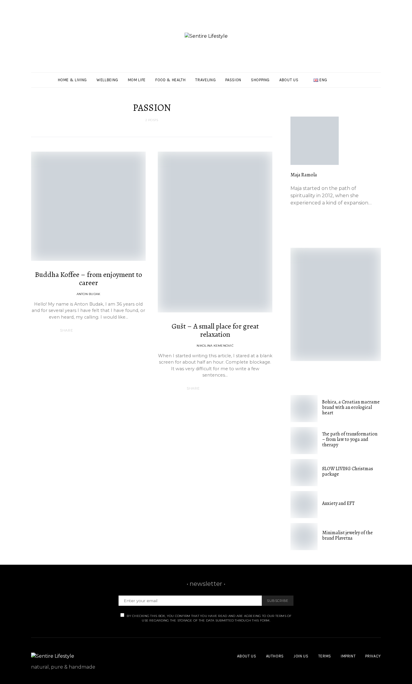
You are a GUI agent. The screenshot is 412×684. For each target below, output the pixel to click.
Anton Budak (88, 294)
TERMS (324, 656)
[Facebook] (370, 76)
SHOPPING (260, 80)
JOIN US (301, 656)
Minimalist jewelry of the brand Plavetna (347, 535)
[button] (379, 80)
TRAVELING (205, 80)
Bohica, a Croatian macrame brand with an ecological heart (351, 407)
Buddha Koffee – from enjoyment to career (88, 278)
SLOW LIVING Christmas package (347, 471)
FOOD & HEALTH (170, 80)
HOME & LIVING (72, 80)
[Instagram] (370, 83)
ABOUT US (288, 80)
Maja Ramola (303, 175)
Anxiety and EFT (338, 503)
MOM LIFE (137, 80)
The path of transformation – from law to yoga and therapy (349, 439)
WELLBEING (107, 80)
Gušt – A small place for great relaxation (215, 330)
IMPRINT (348, 656)
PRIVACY (373, 656)
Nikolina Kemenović (215, 346)
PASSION (233, 80)
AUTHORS (275, 656)
